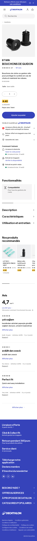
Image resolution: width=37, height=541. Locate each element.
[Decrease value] (4, 94)
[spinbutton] (9, 94)
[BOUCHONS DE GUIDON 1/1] (18, 40)
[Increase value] (14, 94)
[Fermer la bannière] (33, 3)
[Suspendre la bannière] (30, 3)
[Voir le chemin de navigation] (3, 22)
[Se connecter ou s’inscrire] (27, 9)
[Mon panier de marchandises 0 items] (32, 9)
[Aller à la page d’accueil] (16, 9)
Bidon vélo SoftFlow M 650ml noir (21, 263)
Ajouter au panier (18, 115)
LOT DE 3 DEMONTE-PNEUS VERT (9, 263)
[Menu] (4, 9)
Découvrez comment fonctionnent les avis (16, 310)
